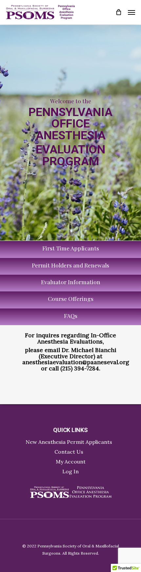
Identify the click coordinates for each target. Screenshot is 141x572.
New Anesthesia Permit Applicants (69, 442)
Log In (70, 471)
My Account (71, 461)
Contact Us (68, 451)
